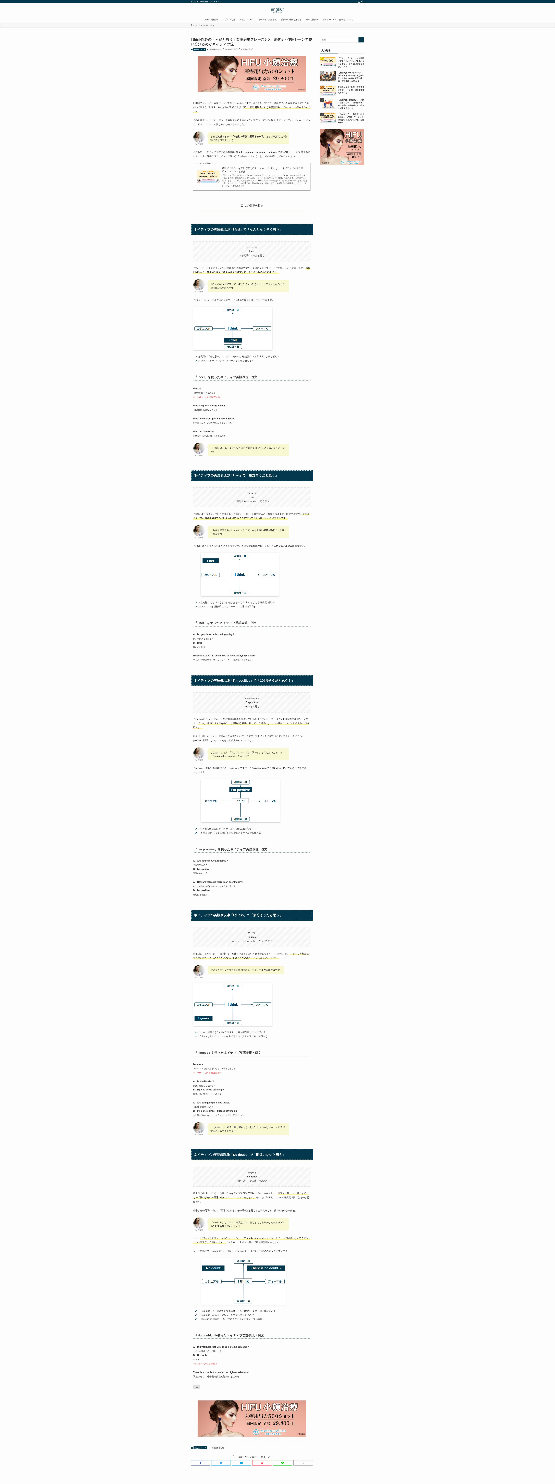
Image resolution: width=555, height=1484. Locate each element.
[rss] (358, 1)
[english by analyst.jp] (277, 10)
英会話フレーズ (199, 49)
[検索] (362, 1)
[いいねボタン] (196, 1387)
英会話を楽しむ (215, 49)
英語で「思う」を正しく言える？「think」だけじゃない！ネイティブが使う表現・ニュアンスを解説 (262, 170)
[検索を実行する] (361, 39)
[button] (200, 1463)
